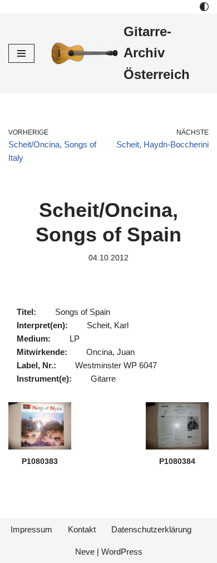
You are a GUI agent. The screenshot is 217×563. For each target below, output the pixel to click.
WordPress (121, 551)
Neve (85, 551)
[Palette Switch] (204, 6)
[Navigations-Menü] (21, 53)
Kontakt (82, 529)
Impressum (31, 529)
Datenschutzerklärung (151, 529)
